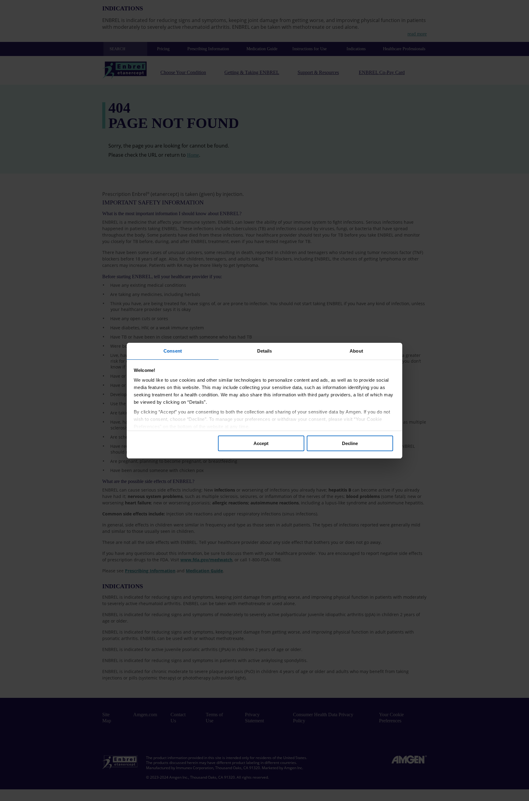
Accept (260, 443)
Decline (350, 443)
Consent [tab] (172, 351)
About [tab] (356, 351)
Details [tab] (264, 351)
